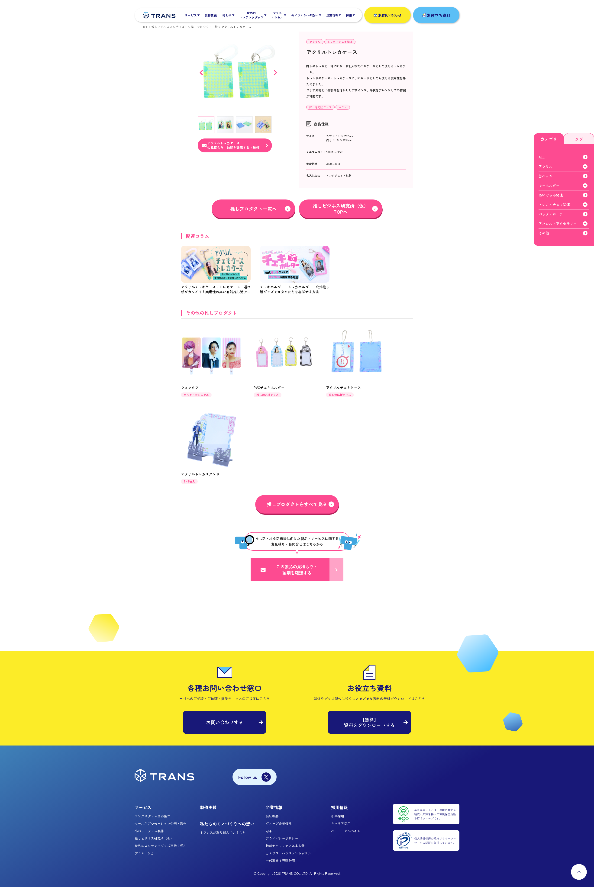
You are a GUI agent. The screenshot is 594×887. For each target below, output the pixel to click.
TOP (145, 27)
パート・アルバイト (345, 831)
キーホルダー (549, 185)
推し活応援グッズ (320, 107)
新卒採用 (337, 816)
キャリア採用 (341, 823)
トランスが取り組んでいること (222, 832)
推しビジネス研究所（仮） (169, 27)
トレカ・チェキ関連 (339, 42)
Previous (201, 72)
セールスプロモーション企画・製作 (161, 823)
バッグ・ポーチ (551, 214)
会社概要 (272, 816)
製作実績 (208, 807)
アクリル (314, 42)
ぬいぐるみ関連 (551, 195)
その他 (544, 233)
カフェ (343, 107)
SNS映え (189, 481)
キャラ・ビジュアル (196, 395)
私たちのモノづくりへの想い (227, 824)
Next (275, 72)
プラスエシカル (146, 853)
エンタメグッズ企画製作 (152, 816)
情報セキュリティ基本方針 (285, 845)
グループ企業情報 (279, 823)
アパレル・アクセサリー (558, 223)
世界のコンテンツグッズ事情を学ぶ (161, 845)
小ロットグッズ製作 (149, 831)
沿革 (269, 831)
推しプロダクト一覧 (204, 27)
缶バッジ (545, 176)
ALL (542, 156)
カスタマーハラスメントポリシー (290, 853)
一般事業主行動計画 (280, 860)
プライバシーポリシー (282, 838)
